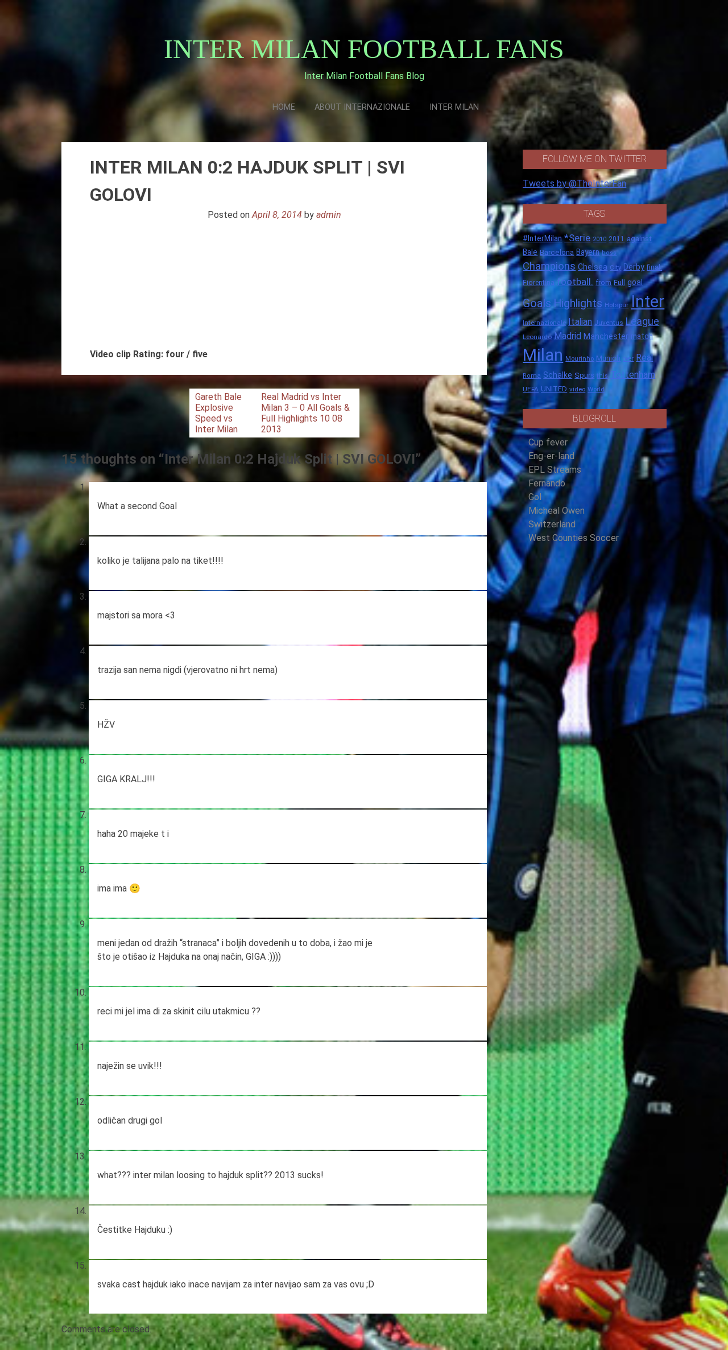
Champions (549, 266)
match (642, 336)
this (602, 375)
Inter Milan (454, 107)
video (577, 389)
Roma (532, 375)
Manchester (606, 336)
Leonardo (537, 337)
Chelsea (592, 267)
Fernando (546, 483)
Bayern (587, 252)
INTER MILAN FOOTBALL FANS (364, 49)
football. (575, 281)
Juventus (608, 323)
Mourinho (579, 358)
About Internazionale (362, 107)
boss (609, 253)
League (642, 321)
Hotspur (616, 305)
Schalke (557, 374)
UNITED (554, 389)
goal (635, 282)
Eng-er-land (551, 456)
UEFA (531, 389)
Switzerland (552, 524)
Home (283, 107)
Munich (608, 358)
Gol (534, 497)
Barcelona (557, 252)
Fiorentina (539, 283)
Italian (580, 321)
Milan (543, 355)
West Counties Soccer (573, 537)
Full (619, 282)
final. (654, 267)
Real (644, 357)
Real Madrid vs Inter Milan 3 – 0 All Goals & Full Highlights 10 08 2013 (305, 413)
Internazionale (544, 323)
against (639, 238)
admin (328, 214)
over (628, 358)
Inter (647, 301)
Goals (537, 303)
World (596, 389)
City (615, 267)
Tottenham (632, 374)
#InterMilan (542, 238)
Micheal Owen (556, 510)
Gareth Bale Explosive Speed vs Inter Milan (218, 413)
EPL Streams (554, 469)
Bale (530, 252)
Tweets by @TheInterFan (574, 183)
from (603, 283)
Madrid (567, 336)
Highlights (577, 303)
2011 (616, 239)
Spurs (584, 375)
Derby (633, 266)
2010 (599, 239)
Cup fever (548, 442)
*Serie (577, 237)
